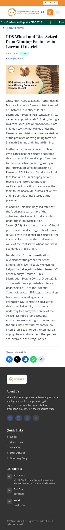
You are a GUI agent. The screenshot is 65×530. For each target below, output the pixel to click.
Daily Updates (17, 452)
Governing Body (18, 458)
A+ (55, 2)
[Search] (43, 12)
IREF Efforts (16, 447)
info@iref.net (20, 505)
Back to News (15, 28)
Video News (16, 442)
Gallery (13, 436)
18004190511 (20, 494)
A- (46, 2)
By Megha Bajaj (14, 58)
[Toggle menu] (57, 12)
